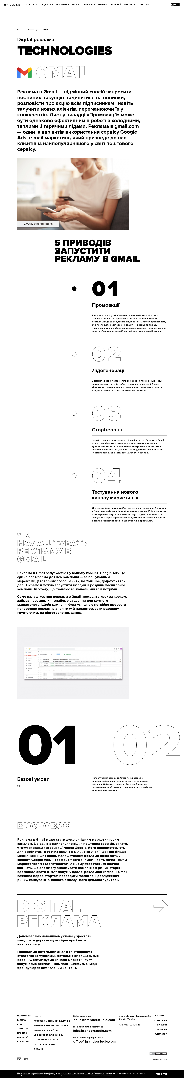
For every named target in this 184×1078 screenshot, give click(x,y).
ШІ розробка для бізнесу (48, 1035)
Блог (74, 4)
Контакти (129, 4)
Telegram (161, 1029)
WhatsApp (161, 1034)
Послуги (61, 4)
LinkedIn (162, 1025)
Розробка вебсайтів (46, 1030)
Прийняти (161, 1074)
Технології (89, 4)
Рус (148, 4)
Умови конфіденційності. (101, 1075)
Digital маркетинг (45, 1044)
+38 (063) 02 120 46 (129, 1024)
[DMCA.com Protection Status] (158, 1054)
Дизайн (38, 1049)
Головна (20, 30)
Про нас (103, 4)
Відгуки (46, 4)
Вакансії (116, 4)
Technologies (33, 30)
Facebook (161, 1015)
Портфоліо (32, 4)
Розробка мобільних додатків (52, 1021)
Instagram (160, 1020)
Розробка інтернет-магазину (51, 1025)
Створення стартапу (46, 1040)
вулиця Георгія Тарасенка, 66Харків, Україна (135, 1018)
